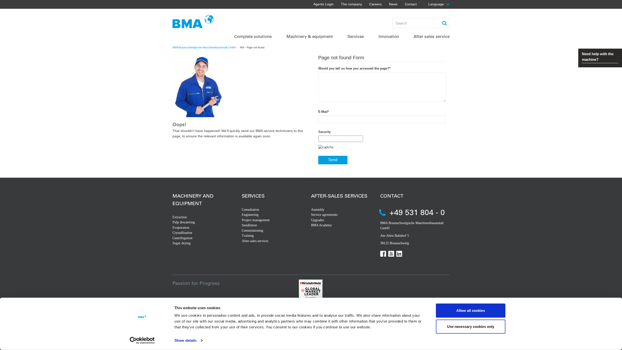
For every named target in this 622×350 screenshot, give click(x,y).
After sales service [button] (431, 36)
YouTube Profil (391, 254)
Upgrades (317, 220)
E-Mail (323, 112)
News (393, 4)
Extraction (180, 217)
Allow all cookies (470, 310)
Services (253, 196)
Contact (411, 4)
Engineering (250, 215)
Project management (256, 220)
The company (351, 4)
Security (324, 132)
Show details (185, 340)
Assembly (317, 209)
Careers (375, 4)
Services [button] (355, 36)
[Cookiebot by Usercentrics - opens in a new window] (142, 340)
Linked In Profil (399, 254)
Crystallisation (182, 233)
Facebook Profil (383, 254)
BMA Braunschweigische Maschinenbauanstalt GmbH (204, 47)
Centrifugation (182, 238)
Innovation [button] (389, 36)
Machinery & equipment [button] (309, 36)
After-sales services (255, 241)
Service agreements (324, 215)
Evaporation (181, 227)
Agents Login (323, 4)
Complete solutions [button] (253, 36)
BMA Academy (321, 225)
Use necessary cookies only (470, 326)
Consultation (250, 209)
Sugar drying (181, 243)
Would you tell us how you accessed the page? (354, 68)
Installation (249, 225)
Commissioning (252, 230)
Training (248, 235)
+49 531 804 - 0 (417, 212)
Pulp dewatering (184, 222)
